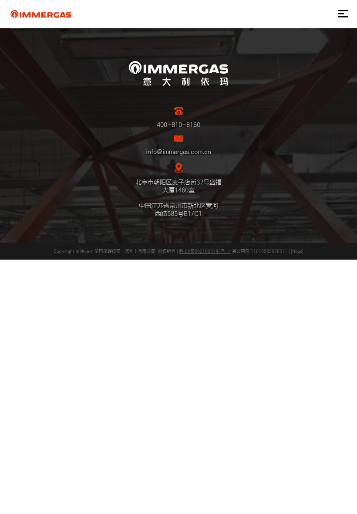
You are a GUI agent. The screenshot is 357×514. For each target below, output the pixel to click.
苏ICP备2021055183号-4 (205, 251)
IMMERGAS (41, 14)
